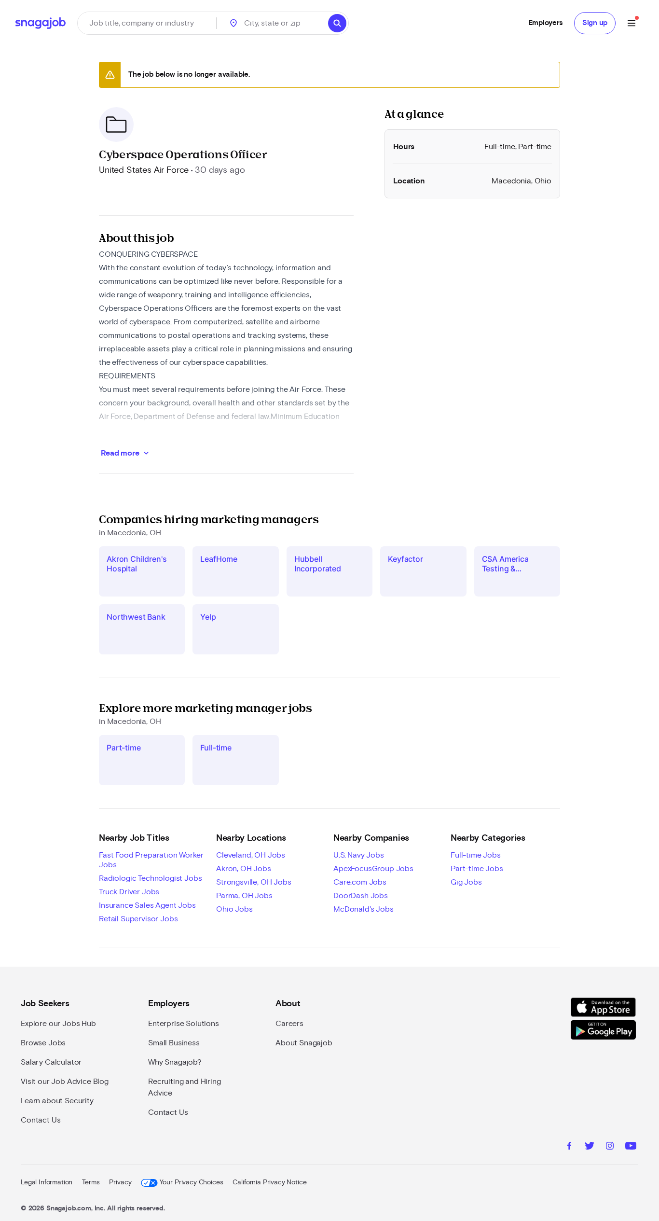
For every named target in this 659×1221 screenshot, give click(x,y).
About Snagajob (303, 1043)
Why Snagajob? (175, 1062)
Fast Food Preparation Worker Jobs (151, 860)
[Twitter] (589, 1147)
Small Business (174, 1043)
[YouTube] (630, 1147)
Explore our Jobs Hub (58, 1023)
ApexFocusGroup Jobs (373, 869)
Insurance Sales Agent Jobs (147, 905)
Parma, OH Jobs (244, 896)
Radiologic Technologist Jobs (150, 878)
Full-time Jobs (476, 855)
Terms (90, 1182)
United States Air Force (144, 170)
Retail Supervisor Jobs (138, 919)
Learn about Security (57, 1101)
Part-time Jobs (477, 869)
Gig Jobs (466, 882)
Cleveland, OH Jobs (250, 855)
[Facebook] (569, 1147)
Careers (289, 1023)
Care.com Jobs (359, 882)
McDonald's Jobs (363, 909)
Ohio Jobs (234, 909)
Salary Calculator (51, 1062)
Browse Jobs (43, 1043)
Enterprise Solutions (183, 1023)
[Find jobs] (337, 23)
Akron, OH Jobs (243, 869)
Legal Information (46, 1182)
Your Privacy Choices (191, 1182)
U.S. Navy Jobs (358, 855)
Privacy (120, 1182)
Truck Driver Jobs (129, 892)
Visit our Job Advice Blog (65, 1081)
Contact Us (40, 1120)
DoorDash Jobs (360, 896)
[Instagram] (610, 1147)
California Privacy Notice (269, 1182)
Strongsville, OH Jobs (253, 882)
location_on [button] (233, 23)
